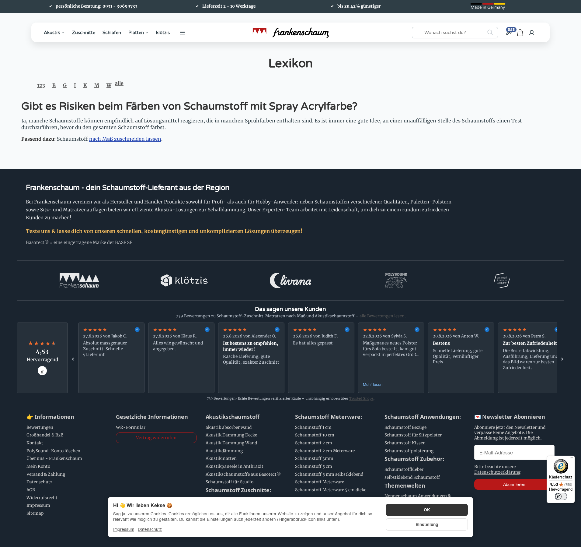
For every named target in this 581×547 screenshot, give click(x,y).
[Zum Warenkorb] (520, 32)
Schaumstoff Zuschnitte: (238, 490)
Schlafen (112, 32)
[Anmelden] (531, 32)
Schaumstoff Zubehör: (414, 459)
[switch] (561, 496)
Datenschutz (150, 529)
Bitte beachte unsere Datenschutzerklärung (497, 469)
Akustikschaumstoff (232, 417)
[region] (317, 358)
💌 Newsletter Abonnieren (509, 417)
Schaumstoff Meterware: (328, 417)
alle (119, 83)
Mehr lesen (372, 384)
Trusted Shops (361, 398)
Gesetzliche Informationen (152, 417)
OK (427, 510)
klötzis (163, 32)
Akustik (52, 32)
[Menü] (571, 459)
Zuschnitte (83, 32)
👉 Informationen (50, 417)
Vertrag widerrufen (156, 437)
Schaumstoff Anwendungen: (422, 417)
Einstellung (427, 524)
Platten (136, 32)
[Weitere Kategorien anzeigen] (182, 32)
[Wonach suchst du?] (490, 32)
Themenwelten (404, 486)
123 (41, 85)
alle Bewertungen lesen (382, 316)
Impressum (123, 529)
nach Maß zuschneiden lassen (125, 139)
